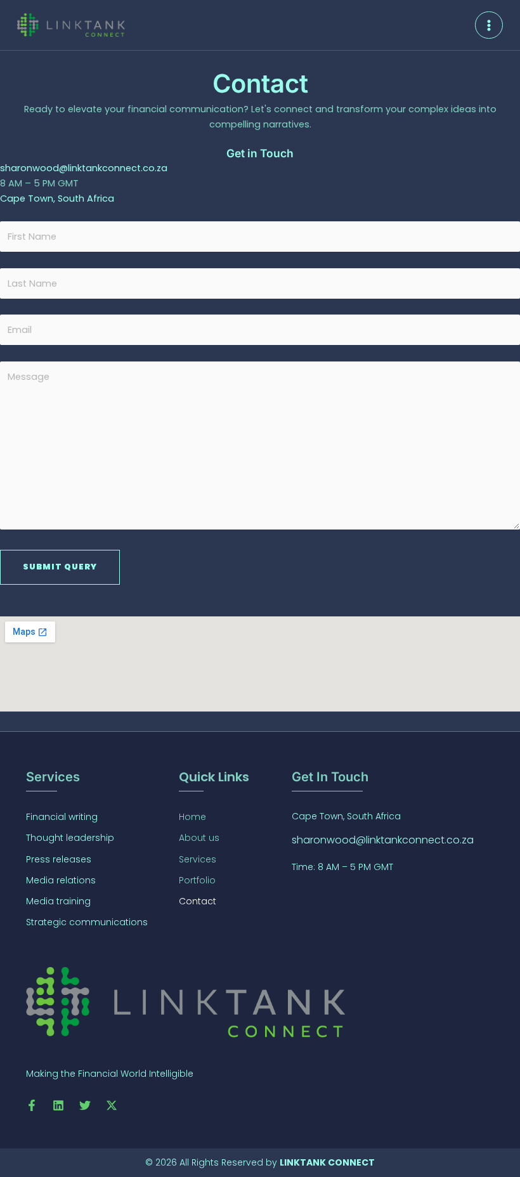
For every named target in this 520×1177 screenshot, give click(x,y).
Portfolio (197, 880)
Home (192, 816)
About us (199, 837)
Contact (197, 901)
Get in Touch (260, 153)
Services (197, 859)
